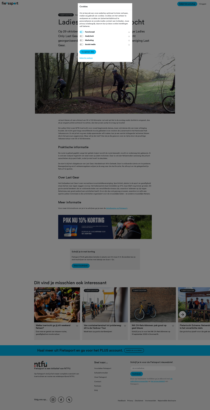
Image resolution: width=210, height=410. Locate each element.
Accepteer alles (87, 52)
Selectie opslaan (86, 58)
